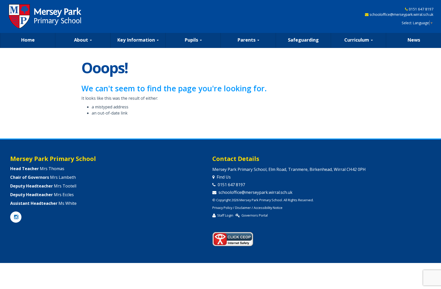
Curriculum (357, 40)
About (81, 40)
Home (28, 40)
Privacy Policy (222, 207)
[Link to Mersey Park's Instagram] (15, 217)
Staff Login (225, 215)
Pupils (192, 40)
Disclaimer (243, 207)
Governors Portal (254, 215)
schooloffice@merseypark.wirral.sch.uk (401, 14)
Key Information (136, 40)
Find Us (224, 177)
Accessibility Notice (268, 207)
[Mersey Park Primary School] (45, 16)
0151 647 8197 (421, 9)
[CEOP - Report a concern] (232, 236)
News (413, 40)
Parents (247, 40)
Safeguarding (303, 40)
